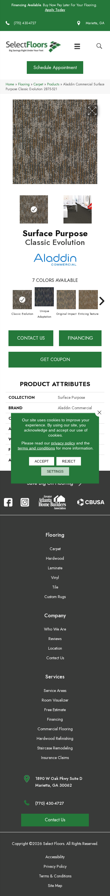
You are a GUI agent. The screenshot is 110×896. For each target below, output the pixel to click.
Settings (55, 471)
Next (101, 206)
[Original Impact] (66, 300)
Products (53, 84)
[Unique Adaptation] (44, 297)
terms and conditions (36, 448)
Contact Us (31, 338)
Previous (8, 206)
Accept (42, 461)
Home (10, 84)
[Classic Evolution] (22, 300)
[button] (55, 67)
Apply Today (55, 10)
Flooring (24, 84)
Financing (80, 338)
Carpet (38, 84)
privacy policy (63, 443)
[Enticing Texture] (88, 300)
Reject (68, 461)
